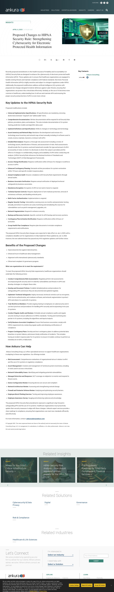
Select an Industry (56, 555)
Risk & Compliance (21, 517)
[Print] (74, 59)
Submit (96, 561)
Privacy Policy (43, 591)
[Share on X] (51, 59)
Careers (65, 578)
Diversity (100, 578)
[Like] (39, 59)
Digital (47, 502)
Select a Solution (55, 564)
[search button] (106, 10)
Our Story (86, 578)
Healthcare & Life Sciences (25, 539)
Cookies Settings (74, 585)
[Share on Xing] (69, 59)
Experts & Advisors (53, 578)
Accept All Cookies (100, 585)
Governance (81, 502)
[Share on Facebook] (63, 59)
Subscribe (95, 3)
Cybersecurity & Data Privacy (22, 503)
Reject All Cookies (87, 585)
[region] (57, 585)
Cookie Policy (33, 591)
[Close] (111, 585)
